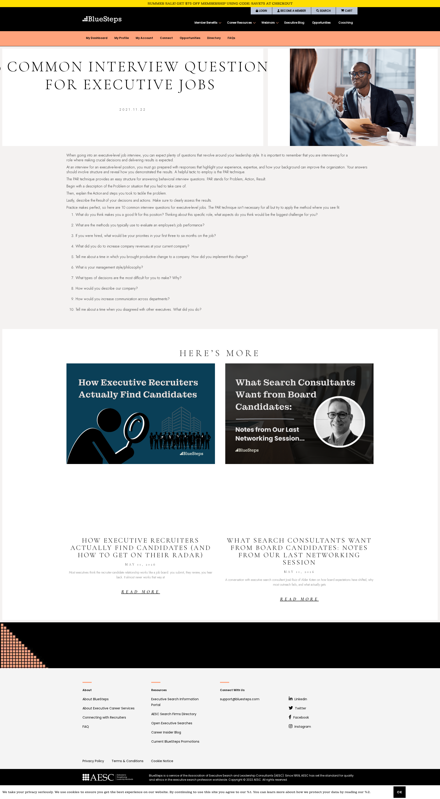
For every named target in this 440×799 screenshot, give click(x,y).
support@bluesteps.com (239, 699)
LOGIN (262, 11)
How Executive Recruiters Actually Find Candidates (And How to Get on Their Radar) (140, 547)
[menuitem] (207, 22)
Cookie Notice (162, 761)
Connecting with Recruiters (104, 717)
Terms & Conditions (127, 761)
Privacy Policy (93, 761)
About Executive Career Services (108, 708)
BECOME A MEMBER (293, 11)
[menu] (274, 22)
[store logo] (101, 19)
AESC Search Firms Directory (173, 714)
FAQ (85, 726)
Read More (140, 592)
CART (348, 11)
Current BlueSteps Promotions (175, 741)
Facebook (300, 717)
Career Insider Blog (166, 732)
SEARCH (325, 11)
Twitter (300, 708)
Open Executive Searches (171, 723)
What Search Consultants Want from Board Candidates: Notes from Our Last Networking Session (299, 551)
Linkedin (300, 699)
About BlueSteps (95, 699)
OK (399, 792)
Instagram (302, 726)
